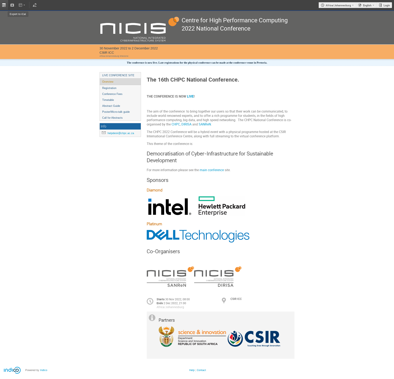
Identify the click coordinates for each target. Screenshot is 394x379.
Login (387, 5)
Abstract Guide (111, 105)
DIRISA (186, 124)
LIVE (190, 96)
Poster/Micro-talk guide (116, 111)
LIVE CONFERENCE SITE (118, 75)
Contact (201, 370)
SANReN (205, 124)
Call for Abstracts (112, 117)
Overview (107, 81)
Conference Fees (112, 94)
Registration (109, 88)
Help (192, 370)
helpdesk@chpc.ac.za (121, 133)
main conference (212, 170)
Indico (43, 370)
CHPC (176, 124)
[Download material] (12, 5)
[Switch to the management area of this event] (34, 5)
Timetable (108, 99)
